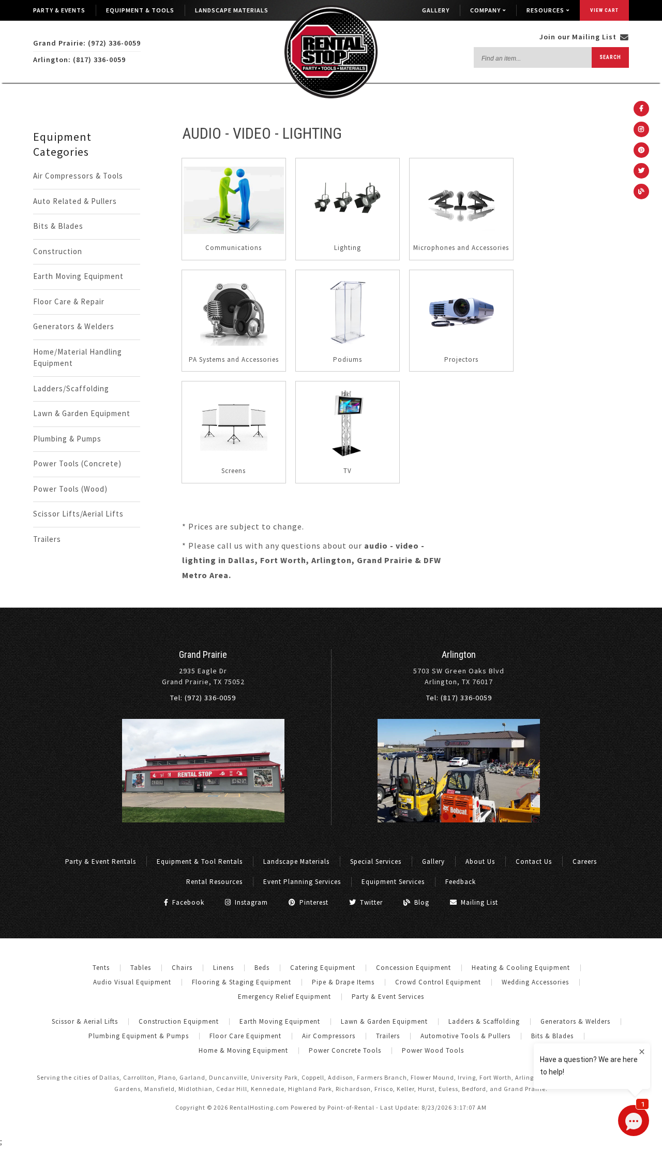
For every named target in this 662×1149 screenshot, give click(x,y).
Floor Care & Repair (68, 301)
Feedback (460, 881)
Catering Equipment (322, 967)
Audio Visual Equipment (132, 982)
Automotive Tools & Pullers (465, 1036)
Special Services (375, 861)
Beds (261, 967)
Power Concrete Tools (345, 1050)
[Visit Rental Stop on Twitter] (641, 171)
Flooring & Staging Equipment (241, 982)
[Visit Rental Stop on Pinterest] (641, 150)
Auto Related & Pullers (75, 201)
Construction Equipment (179, 1021)
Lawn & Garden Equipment (81, 413)
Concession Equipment (413, 967)
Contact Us (534, 861)
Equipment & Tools (140, 10)
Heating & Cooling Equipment (521, 967)
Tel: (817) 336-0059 (459, 697)
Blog (420, 902)
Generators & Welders (73, 326)
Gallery (435, 10)
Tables (140, 967)
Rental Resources (214, 881)
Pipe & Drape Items (343, 982)
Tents (101, 967)
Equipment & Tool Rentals (200, 861)
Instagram (250, 902)
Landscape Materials (231, 10)
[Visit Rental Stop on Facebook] (641, 108)
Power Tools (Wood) (70, 489)
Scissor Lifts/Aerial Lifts (78, 514)
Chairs (182, 967)
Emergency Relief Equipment (284, 996)
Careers (585, 861)
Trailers (47, 539)
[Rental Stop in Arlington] (459, 819)
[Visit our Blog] (641, 191)
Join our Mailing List (579, 36)
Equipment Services (393, 881)
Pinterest (312, 902)
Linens (223, 967)
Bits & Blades (58, 226)
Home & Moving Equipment (243, 1050)
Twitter (370, 902)
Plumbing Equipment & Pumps (138, 1036)
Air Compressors (328, 1036)
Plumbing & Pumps (67, 439)
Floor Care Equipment (245, 1036)
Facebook (187, 902)
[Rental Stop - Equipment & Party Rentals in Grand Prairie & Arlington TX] (331, 96)
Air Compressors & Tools (78, 176)
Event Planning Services (302, 881)
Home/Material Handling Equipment (77, 358)
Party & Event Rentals (100, 861)
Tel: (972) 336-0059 (203, 697)
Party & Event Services (388, 996)
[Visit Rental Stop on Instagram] (641, 129)
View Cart (604, 10)
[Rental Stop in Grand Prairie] (203, 819)
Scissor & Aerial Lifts (85, 1021)
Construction (57, 251)
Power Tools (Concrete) (77, 463)
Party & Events (59, 10)
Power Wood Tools (433, 1050)
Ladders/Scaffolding (71, 388)
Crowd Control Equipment (438, 982)
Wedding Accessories (535, 982)
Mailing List (478, 902)
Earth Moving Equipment (78, 276)
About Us (480, 861)
